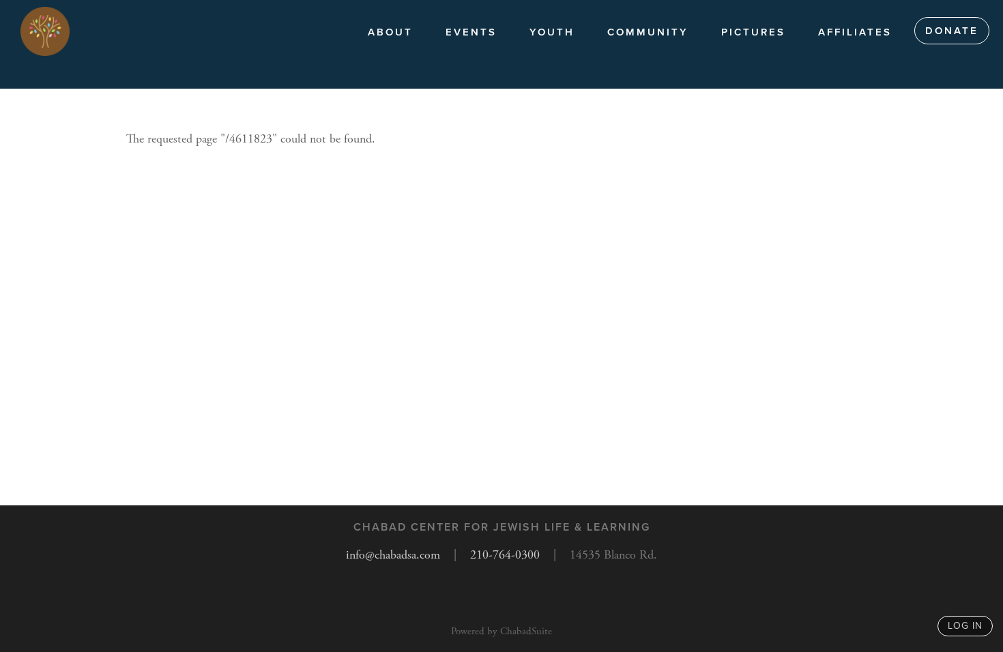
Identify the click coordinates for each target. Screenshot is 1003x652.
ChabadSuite (526, 631)
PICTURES (753, 32)
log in (965, 626)
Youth (552, 32)
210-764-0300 (505, 555)
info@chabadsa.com (393, 555)
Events (471, 32)
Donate (951, 31)
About (390, 32)
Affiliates (855, 32)
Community (647, 32)
